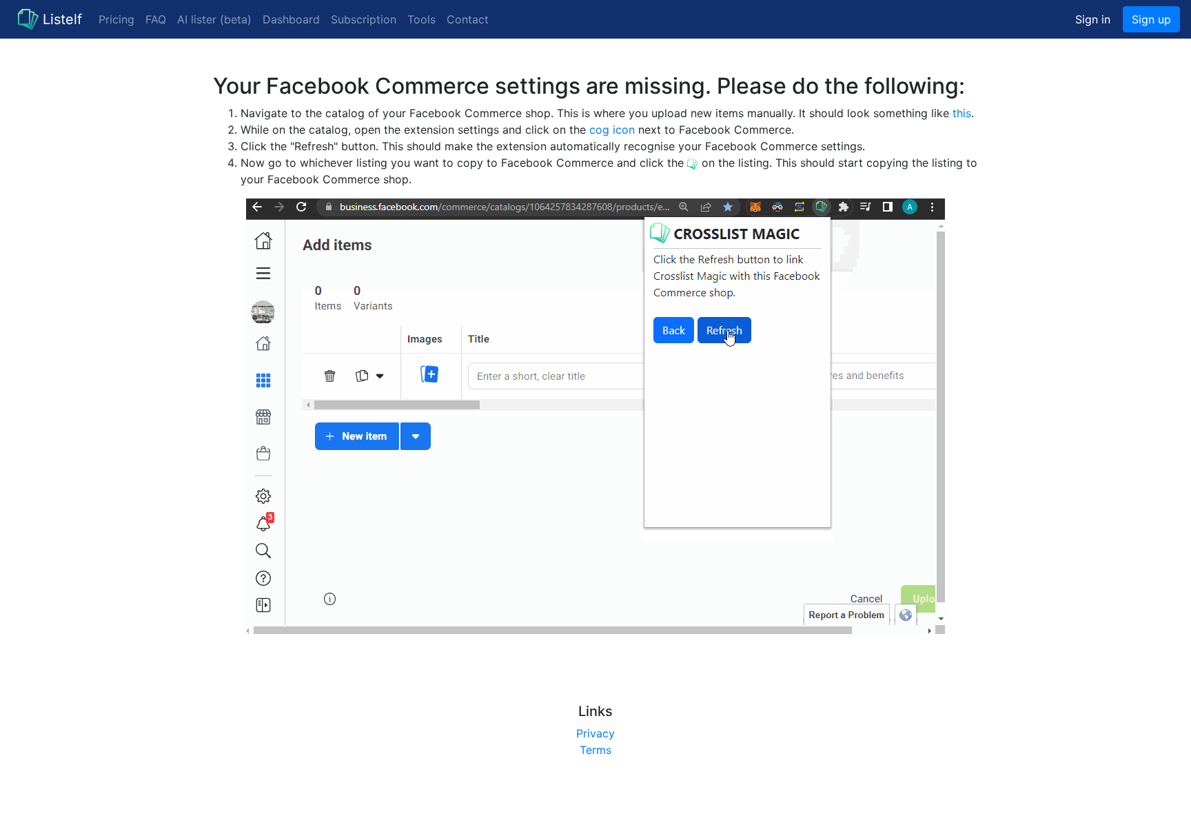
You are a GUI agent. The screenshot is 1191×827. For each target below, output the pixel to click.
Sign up (1151, 19)
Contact (468, 19)
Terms (595, 750)
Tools (421, 19)
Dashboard (291, 19)
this (962, 113)
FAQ (155, 19)
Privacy (595, 733)
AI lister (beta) (214, 19)
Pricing (116, 19)
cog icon (612, 129)
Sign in (1092, 19)
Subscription (363, 19)
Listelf (62, 19)
